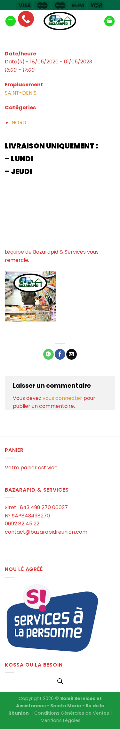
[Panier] (109, 21)
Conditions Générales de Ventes (71, 713)
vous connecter (62, 398)
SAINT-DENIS (20, 93)
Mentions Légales (61, 720)
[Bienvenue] (60, 21)
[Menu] (10, 21)
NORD (19, 122)
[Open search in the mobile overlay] (60, 681)
